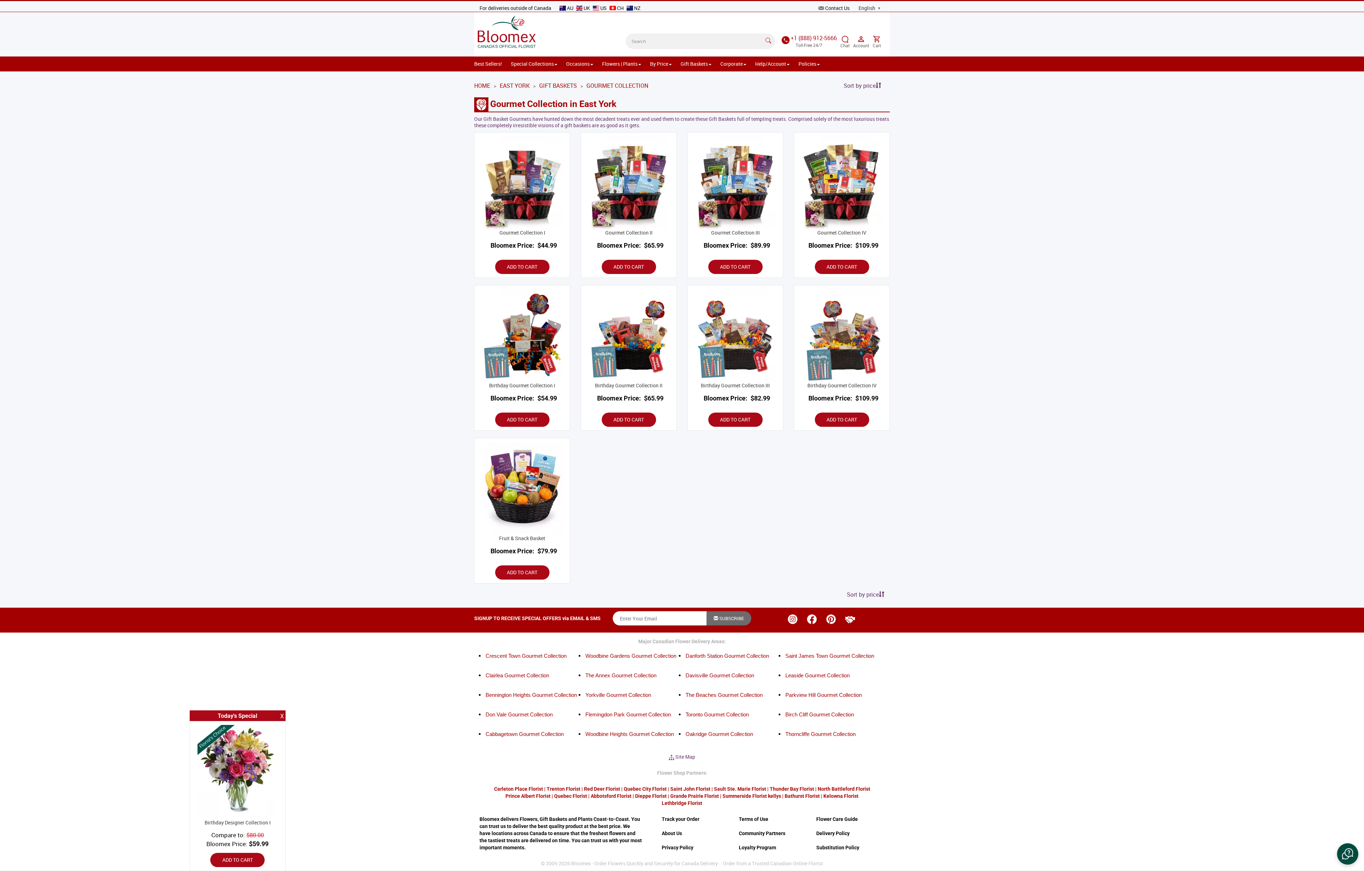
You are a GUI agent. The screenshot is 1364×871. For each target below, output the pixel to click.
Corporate (731, 63)
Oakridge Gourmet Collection (719, 734)
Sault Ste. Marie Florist (740, 789)
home (482, 86)
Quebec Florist (570, 796)
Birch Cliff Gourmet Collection (819, 714)
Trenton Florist (563, 789)
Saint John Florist (690, 789)
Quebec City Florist (645, 789)
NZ (636, 8)
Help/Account (770, 63)
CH (620, 8)
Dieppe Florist (651, 796)
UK (587, 8)
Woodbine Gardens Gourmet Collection (630, 656)
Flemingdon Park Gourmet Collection (628, 714)
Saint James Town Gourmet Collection (829, 656)
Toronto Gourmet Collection (717, 714)
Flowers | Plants (620, 63)
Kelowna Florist (841, 796)
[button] (1347, 853)
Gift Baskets (694, 63)
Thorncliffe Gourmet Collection (820, 734)
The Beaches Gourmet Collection (724, 695)
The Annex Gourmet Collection (620, 675)
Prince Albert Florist (528, 796)
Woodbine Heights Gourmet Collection (629, 734)
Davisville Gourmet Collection (720, 675)
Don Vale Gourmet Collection (519, 714)
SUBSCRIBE (731, 618)
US (603, 8)
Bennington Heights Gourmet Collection (531, 695)
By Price (659, 63)
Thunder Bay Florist (792, 789)
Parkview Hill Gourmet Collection (823, 695)
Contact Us (837, 8)
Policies (807, 63)
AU (570, 8)
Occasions (578, 63)
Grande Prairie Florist (694, 796)
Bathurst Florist (802, 796)
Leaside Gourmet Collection (817, 675)
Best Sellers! (488, 63)
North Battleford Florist (844, 789)
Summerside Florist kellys (751, 796)
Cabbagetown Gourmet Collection (525, 734)
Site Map (685, 756)
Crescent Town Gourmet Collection (526, 656)
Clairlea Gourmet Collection (517, 675)
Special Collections (532, 63)
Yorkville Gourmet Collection (618, 695)
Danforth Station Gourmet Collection (727, 656)
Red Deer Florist (602, 789)
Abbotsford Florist (611, 796)
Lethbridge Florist (682, 803)
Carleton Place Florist (518, 789)
